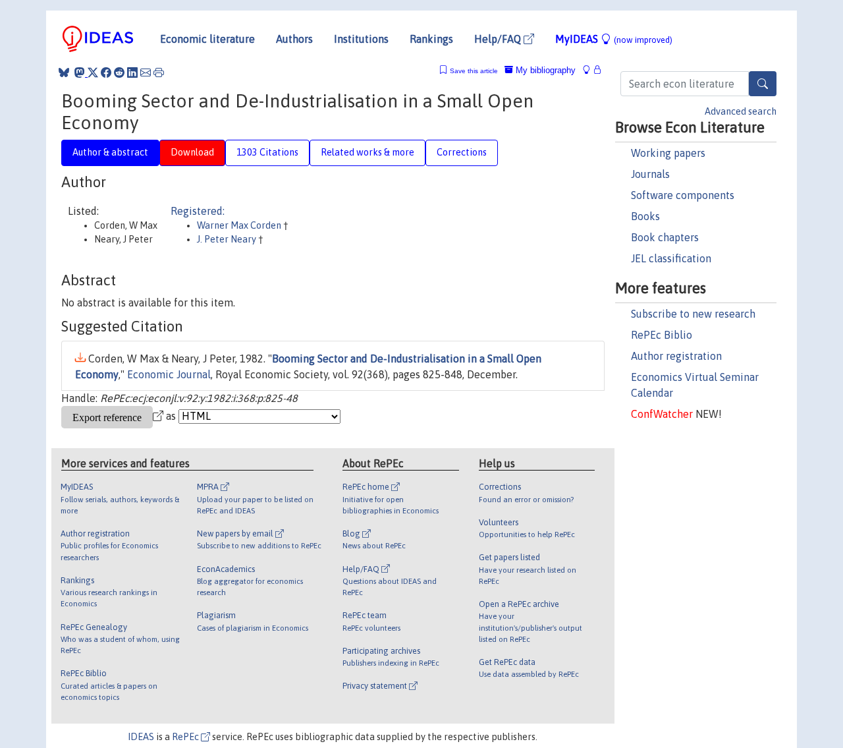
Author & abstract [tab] (110, 152)
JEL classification (671, 258)
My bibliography (544, 70)
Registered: (198, 211)
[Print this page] (158, 72)
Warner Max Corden (240, 225)
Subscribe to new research (693, 314)
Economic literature (207, 39)
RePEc (186, 737)
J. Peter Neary (227, 239)
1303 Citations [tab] (267, 152)
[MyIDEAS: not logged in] (590, 70)
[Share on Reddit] (119, 72)
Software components (682, 195)
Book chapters (665, 237)
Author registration (676, 356)
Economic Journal (169, 374)
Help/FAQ (499, 39)
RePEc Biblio (661, 335)
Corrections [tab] (462, 152)
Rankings (431, 39)
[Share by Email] (145, 72)
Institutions (361, 39)
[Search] (762, 83)
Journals (650, 174)
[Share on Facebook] (106, 72)
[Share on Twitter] (93, 72)
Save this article (474, 70)
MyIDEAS (613, 39)
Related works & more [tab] (367, 152)
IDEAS (141, 737)
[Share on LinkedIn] (132, 72)
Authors (294, 39)
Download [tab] (192, 152)
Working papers (668, 153)
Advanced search (740, 111)
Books (645, 216)
